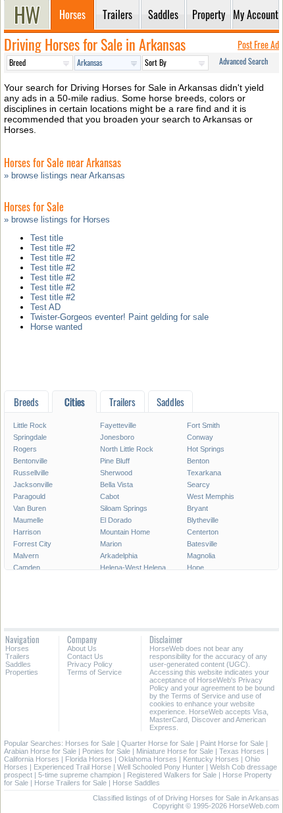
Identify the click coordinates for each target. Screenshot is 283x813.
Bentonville (30, 461)
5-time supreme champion (79, 775)
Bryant (197, 508)
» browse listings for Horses (57, 219)
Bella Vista (116, 484)
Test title (46, 238)
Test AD (45, 307)
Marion (111, 544)
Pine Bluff (115, 461)
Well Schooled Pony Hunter (160, 767)
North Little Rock (126, 449)
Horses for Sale (90, 743)
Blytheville (203, 520)
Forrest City (32, 544)
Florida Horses (89, 759)
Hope (195, 567)
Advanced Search (243, 60)
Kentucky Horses (211, 759)
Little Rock (30, 425)
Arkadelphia (119, 556)
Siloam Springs (123, 508)
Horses (17, 648)
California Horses (31, 759)
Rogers (25, 449)
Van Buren (29, 508)
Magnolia (201, 556)
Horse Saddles (136, 783)
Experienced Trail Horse (72, 767)
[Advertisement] (141, 364)
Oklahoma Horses (147, 759)
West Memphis (210, 496)
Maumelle (28, 520)
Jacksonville (33, 484)
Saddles (18, 664)
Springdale (30, 437)
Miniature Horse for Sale (174, 751)
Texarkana (204, 473)
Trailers (17, 656)
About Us (82, 648)
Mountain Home (125, 532)
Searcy (198, 484)
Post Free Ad (258, 44)
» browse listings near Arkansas (64, 175)
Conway (200, 437)
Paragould (29, 496)
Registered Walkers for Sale (172, 775)
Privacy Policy (90, 664)
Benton (198, 461)
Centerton (203, 532)
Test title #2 (52, 248)
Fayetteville (118, 425)
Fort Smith (203, 425)
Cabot (109, 496)
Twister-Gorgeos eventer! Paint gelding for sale (119, 317)
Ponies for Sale (106, 751)
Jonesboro (117, 437)
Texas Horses (242, 751)
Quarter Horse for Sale (157, 743)
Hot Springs (205, 449)
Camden (26, 567)
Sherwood (116, 473)
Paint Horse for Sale (232, 743)
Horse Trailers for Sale (70, 783)
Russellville (31, 473)
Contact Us (85, 656)
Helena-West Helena (133, 567)
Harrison (27, 532)
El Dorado (116, 520)
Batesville (202, 544)
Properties (21, 672)
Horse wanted (56, 327)
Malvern (26, 556)
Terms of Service (94, 672)
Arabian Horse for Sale (40, 751)
